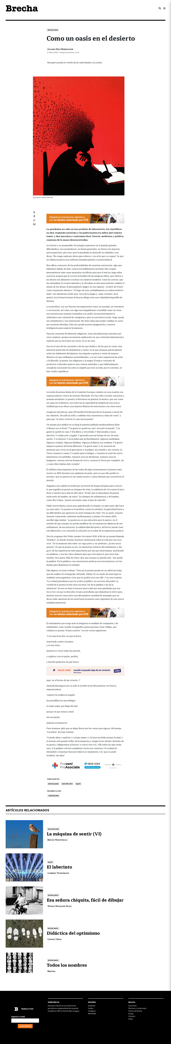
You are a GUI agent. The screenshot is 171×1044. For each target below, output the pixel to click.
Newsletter (92, 1013)
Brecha (51, 971)
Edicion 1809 (53, 829)
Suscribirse (132, 1005)
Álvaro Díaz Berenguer (60, 49)
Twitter (90, 1008)
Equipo (131, 1013)
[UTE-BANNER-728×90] (85, 218)
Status (130, 1019)
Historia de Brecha (135, 1011)
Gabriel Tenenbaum (58, 873)
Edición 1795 (67, 784)
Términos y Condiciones (137, 1008)
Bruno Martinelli (57, 839)
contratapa (53, 795)
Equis (78, 784)
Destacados (53, 30)
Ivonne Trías (54, 939)
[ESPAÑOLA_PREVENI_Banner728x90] (85, 765)
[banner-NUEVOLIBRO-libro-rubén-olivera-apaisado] (85, 670)
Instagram (92, 1011)
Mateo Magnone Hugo (59, 906)
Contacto (131, 1016)
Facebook (91, 1005)
